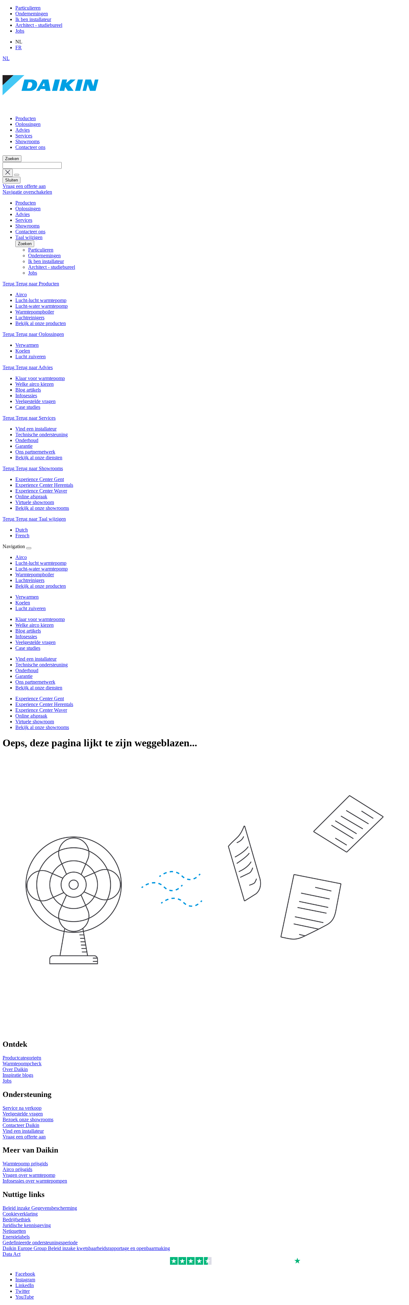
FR (18, 47)
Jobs (19, 31)
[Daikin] (50, 107)
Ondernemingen (31, 13)
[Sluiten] (28, 548)
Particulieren (28, 8)
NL (6, 58)
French (22, 535)
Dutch (21, 529)
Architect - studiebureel (38, 25)
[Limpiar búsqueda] (8, 173)
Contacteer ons (30, 147)
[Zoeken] (16, 175)
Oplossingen (28, 124)
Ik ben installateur (33, 19)
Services (23, 135)
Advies (22, 130)
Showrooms (27, 141)
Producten (25, 118)
